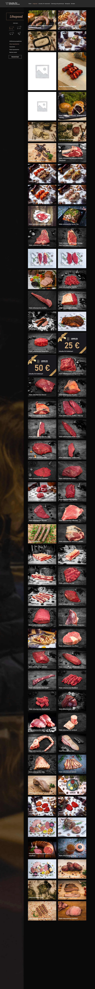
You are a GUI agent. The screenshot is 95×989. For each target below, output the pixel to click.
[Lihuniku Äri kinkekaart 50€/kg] (42, 375)
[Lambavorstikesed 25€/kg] (42, 543)
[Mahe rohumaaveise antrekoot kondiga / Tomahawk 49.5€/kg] (72, 162)
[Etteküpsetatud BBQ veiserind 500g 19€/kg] (72, 330)
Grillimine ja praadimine (15, 41)
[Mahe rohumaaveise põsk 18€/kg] (42, 731)
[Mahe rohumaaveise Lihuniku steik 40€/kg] (42, 438)
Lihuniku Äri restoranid (44, 3)
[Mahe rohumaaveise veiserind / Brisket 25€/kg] (72, 543)
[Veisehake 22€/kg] (72, 794)
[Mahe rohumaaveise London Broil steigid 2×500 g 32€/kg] (72, 267)
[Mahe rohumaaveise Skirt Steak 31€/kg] (42, 689)
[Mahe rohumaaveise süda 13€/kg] (42, 773)
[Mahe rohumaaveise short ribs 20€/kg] (72, 563)
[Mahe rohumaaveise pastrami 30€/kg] (72, 899)
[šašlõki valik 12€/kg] (42, 182)
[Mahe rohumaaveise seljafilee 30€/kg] (72, 501)
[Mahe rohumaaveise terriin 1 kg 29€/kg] (72, 225)
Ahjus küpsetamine (14, 44)
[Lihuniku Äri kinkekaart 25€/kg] (72, 353)
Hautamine (12, 46)
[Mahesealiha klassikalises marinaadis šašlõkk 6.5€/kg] (72, 203)
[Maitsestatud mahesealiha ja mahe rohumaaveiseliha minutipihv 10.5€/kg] (42, 815)
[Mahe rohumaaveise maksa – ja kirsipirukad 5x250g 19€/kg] (72, 120)
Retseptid (67, 3)
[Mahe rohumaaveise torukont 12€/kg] (72, 731)
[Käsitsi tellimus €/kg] (42, 120)
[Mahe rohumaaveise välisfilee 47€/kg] (72, 309)
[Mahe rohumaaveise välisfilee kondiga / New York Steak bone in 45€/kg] (72, 246)
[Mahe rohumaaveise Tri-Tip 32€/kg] (42, 417)
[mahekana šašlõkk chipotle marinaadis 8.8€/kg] (42, 203)
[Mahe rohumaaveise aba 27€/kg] (72, 605)
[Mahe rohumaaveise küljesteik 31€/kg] (72, 522)
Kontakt (73, 3)
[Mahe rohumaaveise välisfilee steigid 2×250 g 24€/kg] (42, 267)
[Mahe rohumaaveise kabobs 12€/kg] (72, 89)
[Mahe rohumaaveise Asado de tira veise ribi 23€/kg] (42, 584)
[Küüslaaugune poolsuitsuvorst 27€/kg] (42, 330)
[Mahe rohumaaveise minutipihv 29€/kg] (42, 480)
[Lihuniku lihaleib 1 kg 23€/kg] (42, 288)
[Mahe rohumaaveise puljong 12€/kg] (72, 857)
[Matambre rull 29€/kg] (42, 647)
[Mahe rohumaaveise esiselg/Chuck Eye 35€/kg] (72, 375)
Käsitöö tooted (13, 52)
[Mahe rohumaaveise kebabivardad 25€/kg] (42, 920)
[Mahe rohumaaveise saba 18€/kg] (42, 752)
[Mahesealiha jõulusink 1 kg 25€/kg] (42, 89)
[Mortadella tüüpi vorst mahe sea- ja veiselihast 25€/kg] (42, 857)
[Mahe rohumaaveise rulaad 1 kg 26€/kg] (72, 836)
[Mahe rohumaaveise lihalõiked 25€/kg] (72, 689)
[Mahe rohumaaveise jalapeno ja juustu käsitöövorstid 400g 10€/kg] (42, 29)
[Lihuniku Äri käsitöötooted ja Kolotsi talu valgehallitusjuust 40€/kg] (42, 836)
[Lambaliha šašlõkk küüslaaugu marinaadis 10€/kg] (72, 182)
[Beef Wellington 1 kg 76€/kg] (42, 50)
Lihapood (35, 3)
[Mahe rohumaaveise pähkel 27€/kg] (42, 626)
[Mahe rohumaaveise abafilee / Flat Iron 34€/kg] (72, 417)
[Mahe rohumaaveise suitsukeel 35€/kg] (42, 794)
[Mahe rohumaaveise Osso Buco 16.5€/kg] (72, 647)
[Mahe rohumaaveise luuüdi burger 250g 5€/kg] (42, 501)
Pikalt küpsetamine (14, 49)
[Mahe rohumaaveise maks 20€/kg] (72, 710)
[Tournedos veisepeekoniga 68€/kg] (72, 141)
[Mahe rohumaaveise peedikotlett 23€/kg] (72, 878)
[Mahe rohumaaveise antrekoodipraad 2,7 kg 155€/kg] (72, 29)
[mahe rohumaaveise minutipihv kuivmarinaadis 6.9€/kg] (72, 815)
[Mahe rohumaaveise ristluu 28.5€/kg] (72, 480)
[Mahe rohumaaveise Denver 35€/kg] (42, 396)
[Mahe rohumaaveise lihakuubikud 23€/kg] (42, 710)
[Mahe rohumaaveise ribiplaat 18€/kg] (42, 563)
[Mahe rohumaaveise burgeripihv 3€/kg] (42, 353)
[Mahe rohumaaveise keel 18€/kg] (72, 752)
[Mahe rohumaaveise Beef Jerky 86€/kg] (42, 162)
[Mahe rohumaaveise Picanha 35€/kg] (72, 396)
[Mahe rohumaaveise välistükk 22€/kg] (42, 668)
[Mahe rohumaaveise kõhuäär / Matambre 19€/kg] (72, 626)
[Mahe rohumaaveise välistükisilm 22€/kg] (72, 668)
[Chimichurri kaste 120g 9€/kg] (42, 899)
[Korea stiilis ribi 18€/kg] (42, 605)
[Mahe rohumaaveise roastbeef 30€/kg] (72, 920)
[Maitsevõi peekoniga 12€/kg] (42, 141)
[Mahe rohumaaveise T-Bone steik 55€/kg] (42, 246)
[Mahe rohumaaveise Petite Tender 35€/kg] (72, 438)
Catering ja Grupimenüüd (57, 3)
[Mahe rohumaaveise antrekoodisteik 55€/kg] (42, 225)
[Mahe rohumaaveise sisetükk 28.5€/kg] (42, 459)
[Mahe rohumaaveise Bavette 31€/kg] (42, 522)
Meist (30, 3)
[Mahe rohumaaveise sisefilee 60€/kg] (42, 309)
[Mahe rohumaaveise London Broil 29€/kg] (72, 459)
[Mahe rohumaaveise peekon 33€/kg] (72, 773)
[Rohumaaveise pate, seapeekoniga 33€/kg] (72, 50)
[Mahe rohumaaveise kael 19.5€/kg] (72, 584)
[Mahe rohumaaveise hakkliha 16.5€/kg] (72, 288)
